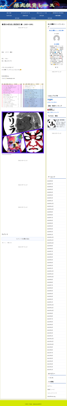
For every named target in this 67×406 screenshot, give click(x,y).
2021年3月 (50, 364)
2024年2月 (50, 265)
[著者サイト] (55, 67)
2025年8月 (50, 214)
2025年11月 (50, 206)
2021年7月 (50, 352)
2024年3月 (50, 262)
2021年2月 (50, 366)
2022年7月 (50, 319)
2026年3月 (50, 195)
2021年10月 (50, 344)
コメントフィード (52, 393)
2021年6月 (50, 355)
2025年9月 (50, 212)
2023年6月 (50, 288)
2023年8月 (50, 282)
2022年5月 (50, 324)
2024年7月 (50, 251)
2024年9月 (50, 245)
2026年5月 (50, 189)
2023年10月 (50, 276)
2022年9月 (50, 313)
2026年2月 (50, 198)
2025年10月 (50, 209)
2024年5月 (50, 257)
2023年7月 (50, 285)
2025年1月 (50, 234)
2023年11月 (50, 274)
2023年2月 (50, 299)
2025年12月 (50, 203)
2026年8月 (50, 181)
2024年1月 (50, 268)
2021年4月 (50, 361)
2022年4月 (50, 327)
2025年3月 (50, 229)
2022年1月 (50, 336)
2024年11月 (50, 240)
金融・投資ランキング (52, 112)
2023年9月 (50, 279)
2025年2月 (50, 231)
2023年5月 (50, 290)
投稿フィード (51, 389)
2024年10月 (50, 243)
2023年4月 (50, 293)
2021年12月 (50, 338)
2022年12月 (50, 305)
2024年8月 (50, 248)
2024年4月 (50, 259)
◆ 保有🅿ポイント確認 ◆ (56, 30)
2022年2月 (50, 333)
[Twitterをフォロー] (57, 67)
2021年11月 (50, 341)
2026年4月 (50, 192)
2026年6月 (50, 186)
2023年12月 (50, 271)
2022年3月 (50, 330)
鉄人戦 (51, 377)
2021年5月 (50, 358)
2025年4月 (50, 226)
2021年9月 (50, 347)
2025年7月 (50, 217)
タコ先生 (56, 44)
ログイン (50, 386)
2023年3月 (50, 296)
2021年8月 (50, 350)
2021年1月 (50, 369)
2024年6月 (50, 254)
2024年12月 (50, 237)
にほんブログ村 (51, 102)
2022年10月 (50, 310)
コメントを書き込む (23, 239)
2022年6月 (50, 321)
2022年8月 (50, 316)
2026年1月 (50, 200)
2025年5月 (50, 223)
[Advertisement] (23, 38)
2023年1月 (50, 302)
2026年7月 (50, 184)
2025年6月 (50, 220)
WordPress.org (51, 396)
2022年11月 (50, 307)
